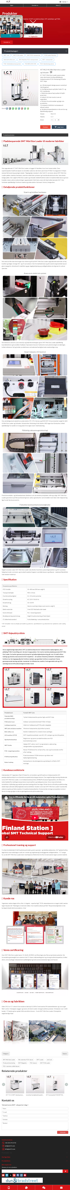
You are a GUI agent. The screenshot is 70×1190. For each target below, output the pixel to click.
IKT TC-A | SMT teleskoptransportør (15, 1095)
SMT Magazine (22, 1063)
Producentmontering (9, 1063)
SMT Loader (40, 1059)
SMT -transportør (47, 59)
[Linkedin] (6, 1175)
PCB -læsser (33, 1063)
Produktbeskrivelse (8, 135)
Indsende (62, 1132)
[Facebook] (17, 1175)
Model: (42, 114)
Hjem (11, 5)
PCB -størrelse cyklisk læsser (11, 1066)
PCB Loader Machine (50, 55)
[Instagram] (21, 1175)
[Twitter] (10, 1175)
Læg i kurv (60, 127)
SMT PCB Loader (18, 55)
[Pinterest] (25, 1175)
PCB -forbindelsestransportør (12, 64)
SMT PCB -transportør (33, 55)
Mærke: (42, 117)
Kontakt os (35, 5)
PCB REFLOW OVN (30, 64)
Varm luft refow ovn (9, 59)
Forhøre (45, 127)
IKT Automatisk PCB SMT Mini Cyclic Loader (55, 1095)
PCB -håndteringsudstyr (47, 64)
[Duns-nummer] (22, 1180)
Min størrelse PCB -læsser (25, 1059)
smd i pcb (49, 1059)
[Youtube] (3, 1175)
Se (10, 36)
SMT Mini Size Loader (9, 1059)
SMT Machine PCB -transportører (28, 59)
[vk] (14, 1175)
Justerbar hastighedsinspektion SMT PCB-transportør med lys (35, 1095)
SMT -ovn (6, 55)
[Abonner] (65, 1171)
